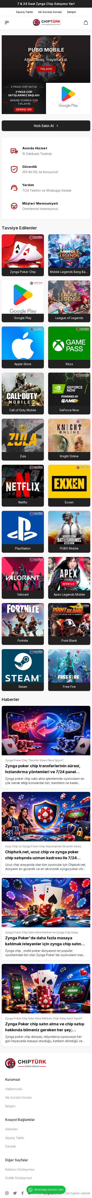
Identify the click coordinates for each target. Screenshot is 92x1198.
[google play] (68, 98)
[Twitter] (15, 1193)
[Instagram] (7, 1193)
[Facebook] (22, 1193)
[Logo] (46, 22)
